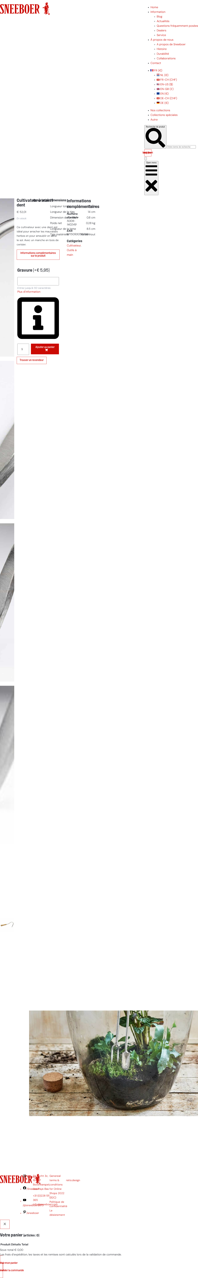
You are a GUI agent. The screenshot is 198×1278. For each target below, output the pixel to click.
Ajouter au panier (45, 347)
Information (158, 12)
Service (161, 35)
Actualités (163, 21)
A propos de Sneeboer (171, 44)
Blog (159, 16)
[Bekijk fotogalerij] (7, 1003)
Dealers (161, 30)
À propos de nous (162, 39)
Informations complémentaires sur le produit (38, 254)
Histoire (162, 49)
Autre (154, 119)
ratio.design (73, 1180)
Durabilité (163, 54)
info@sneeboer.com (45, 1204)
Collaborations (166, 58)
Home (154, 7)
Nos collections (160, 110)
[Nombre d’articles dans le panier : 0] (145, 158)
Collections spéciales (164, 115)
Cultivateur (74, 245)
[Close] (5, 1224)
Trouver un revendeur (32, 360)
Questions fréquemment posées (177, 26)
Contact (156, 63)
